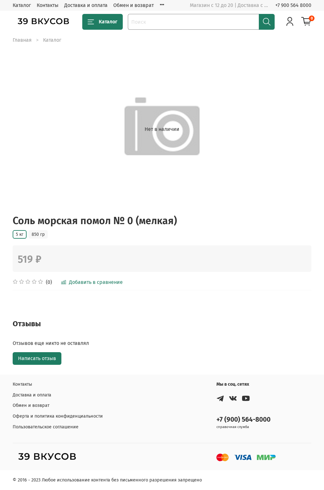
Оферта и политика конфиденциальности (58, 416)
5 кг (19, 234)
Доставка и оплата (86, 5)
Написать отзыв (37, 358)
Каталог (22, 5)
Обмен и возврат (133, 5)
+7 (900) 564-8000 (243, 420)
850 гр (38, 234)
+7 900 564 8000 (293, 5)
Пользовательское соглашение (45, 427)
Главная (22, 40)
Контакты (48, 5)
